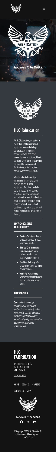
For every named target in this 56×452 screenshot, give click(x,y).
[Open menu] (44, 8)
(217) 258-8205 (20, 375)
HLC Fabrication (25, 354)
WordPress (29, 437)
